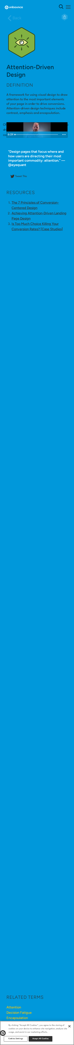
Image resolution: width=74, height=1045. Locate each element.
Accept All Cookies (40, 1039)
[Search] (61, 7)
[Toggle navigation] (68, 7)
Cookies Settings (15, 1039)
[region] (37, 1033)
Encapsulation (17, 1018)
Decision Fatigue (19, 1013)
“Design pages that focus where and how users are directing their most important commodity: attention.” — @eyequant (36, 161)
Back (17, 17)
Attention (13, 1007)
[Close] (69, 1026)
